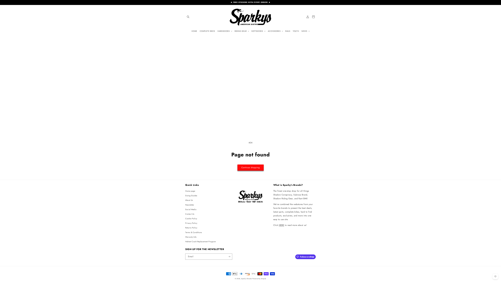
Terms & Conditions (193, 232)
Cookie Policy (191, 218)
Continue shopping (250, 167)
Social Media (190, 209)
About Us (189, 200)
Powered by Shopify (259, 279)
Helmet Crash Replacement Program (200, 241)
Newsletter (189, 205)
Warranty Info (191, 237)
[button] (188, 17)
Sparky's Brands (246, 279)
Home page (190, 191)
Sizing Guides (191, 195)
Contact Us (189, 214)
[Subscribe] (229, 257)
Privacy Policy (191, 223)
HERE (281, 225)
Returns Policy (191, 227)
